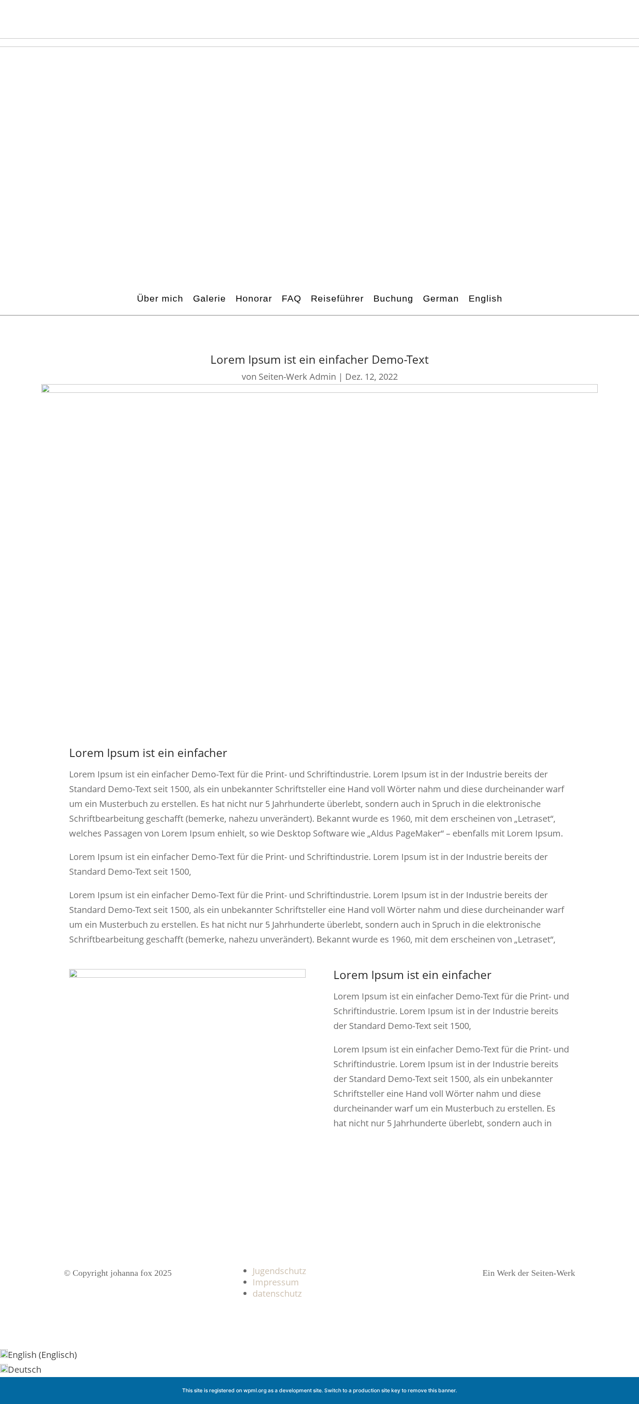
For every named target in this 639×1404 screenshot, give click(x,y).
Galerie (209, 298)
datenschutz (277, 1293)
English (486, 298)
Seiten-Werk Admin (297, 376)
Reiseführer (337, 298)
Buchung (393, 298)
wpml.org (254, 1390)
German (441, 298)
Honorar (254, 298)
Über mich (160, 298)
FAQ (291, 298)
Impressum (276, 1282)
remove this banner (432, 1390)
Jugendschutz (279, 1271)
